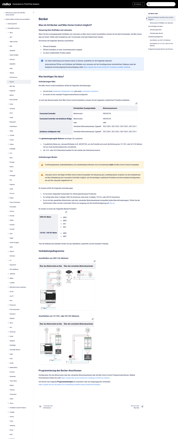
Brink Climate (13, 99)
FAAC (11, 171)
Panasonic (13, 305)
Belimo (12, 95)
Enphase (12, 184)
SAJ (11, 327)
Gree (11, 233)
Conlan (12, 140)
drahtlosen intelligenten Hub (63, 91)
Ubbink (12, 385)
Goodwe (12, 224)
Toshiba (12, 412)
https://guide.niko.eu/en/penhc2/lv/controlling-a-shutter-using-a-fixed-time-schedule (69, 385)
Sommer (12, 372)
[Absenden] (148, 4)
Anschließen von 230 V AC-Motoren (160, 40)
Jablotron (12, 274)
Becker (12, 82)
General (12, 215)
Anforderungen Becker (156, 33)
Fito (11, 180)
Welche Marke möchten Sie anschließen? (18, 19)
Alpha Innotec (14, 41)
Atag (11, 68)
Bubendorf (13, 122)
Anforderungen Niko (156, 30)
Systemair (13, 376)
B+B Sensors (13, 77)
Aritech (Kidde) (14, 55)
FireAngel (12, 175)
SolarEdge (13, 345)
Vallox (11, 399)
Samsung (12, 332)
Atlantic (12, 73)
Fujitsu (12, 198)
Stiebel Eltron (13, 367)
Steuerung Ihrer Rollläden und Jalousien (161, 23)
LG (10, 260)
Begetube (12, 90)
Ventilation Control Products (18, 407)
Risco (11, 323)
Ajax (11, 46)
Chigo (11, 131)
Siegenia (12, 341)
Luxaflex (12, 282)
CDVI (11, 113)
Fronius (12, 211)
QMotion (12, 318)
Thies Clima (13, 381)
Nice (11, 300)
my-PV (12, 296)
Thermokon (13, 394)
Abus (11, 32)
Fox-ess (12, 193)
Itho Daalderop (14, 269)
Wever (11, 430)
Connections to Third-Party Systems (25, 4)
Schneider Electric (15, 349)
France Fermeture (15, 202)
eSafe (11, 189)
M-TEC (12, 291)
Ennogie (12, 162)
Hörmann (12, 256)
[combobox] (161, 4)
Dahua (12, 144)
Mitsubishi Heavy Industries (18, 287)
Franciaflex (13, 207)
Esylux (11, 166)
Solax (11, 354)
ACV (11, 37)
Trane (11, 421)
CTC (11, 153)
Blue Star (12, 86)
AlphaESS (12, 64)
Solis (11, 358)
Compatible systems (14, 28)
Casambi (12, 108)
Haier (11, 247)
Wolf (11, 434)
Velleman (12, 425)
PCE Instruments (15, 309)
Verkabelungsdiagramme (155, 36)
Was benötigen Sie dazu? (155, 26)
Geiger (12, 220)
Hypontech (13, 265)
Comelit (12, 135)
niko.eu (112, 203)
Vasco (11, 403)
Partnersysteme (12, 24)
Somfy (12, 363)
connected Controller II (90, 91)
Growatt (12, 229)
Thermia (12, 390)
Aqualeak (12, 50)
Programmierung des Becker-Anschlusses (160, 49)
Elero (11, 157)
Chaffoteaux (13, 126)
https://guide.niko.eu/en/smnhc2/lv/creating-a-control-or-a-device (85, 378)
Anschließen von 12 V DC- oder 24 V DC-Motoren (161, 44)
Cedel (11, 117)
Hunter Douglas (14, 242)
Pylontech (12, 314)
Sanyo (11, 336)
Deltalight (12, 149)
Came (11, 104)
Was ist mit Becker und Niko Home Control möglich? (160, 18)
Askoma (12, 59)
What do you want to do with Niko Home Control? (15, 14)
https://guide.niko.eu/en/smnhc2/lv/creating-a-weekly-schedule (107, 67)
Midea (11, 278)
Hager (11, 238)
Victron (12, 416)
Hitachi (12, 251)
